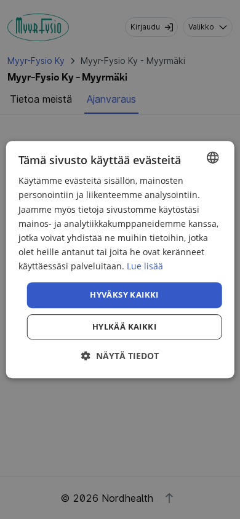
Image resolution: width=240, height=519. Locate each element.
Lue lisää (145, 266)
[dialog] (120, 259)
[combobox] (212, 157)
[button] (120, 356)
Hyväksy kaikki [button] (124, 294)
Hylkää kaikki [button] (124, 326)
